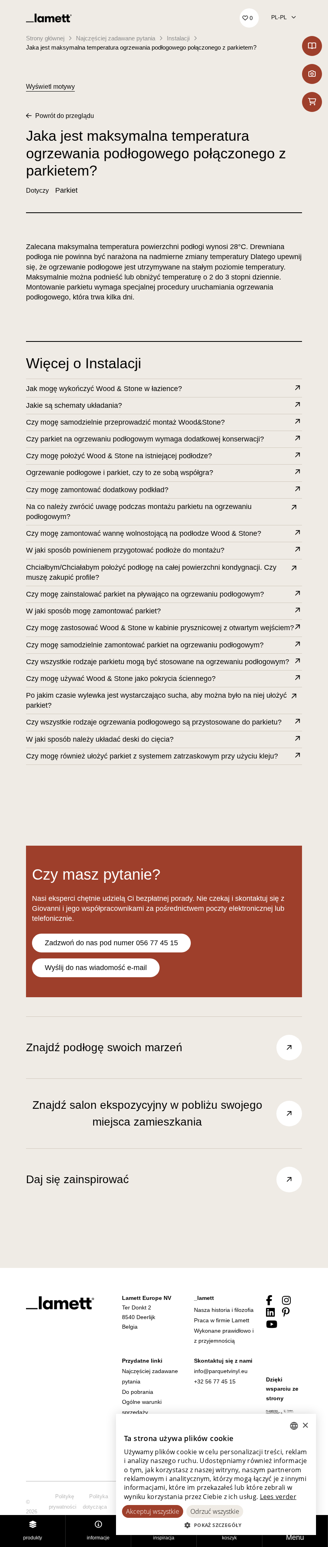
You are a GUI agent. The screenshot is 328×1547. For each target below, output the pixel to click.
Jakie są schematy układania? (74, 405)
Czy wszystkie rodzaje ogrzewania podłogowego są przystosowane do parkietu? (154, 722)
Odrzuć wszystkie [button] (214, 1511)
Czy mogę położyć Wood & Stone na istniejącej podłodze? (119, 456)
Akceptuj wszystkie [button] (152, 1511)
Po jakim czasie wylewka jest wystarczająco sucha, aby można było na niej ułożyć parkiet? (156, 700)
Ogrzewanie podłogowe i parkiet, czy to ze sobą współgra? (119, 473)
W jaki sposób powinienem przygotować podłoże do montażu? (125, 550)
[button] (216, 1525)
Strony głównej (45, 38)
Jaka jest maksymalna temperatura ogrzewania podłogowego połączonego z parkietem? (141, 47)
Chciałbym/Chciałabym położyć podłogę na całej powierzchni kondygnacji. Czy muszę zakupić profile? (151, 572)
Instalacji (178, 38)
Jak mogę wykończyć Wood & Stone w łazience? (104, 389)
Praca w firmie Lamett (221, 1320)
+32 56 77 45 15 (215, 1381)
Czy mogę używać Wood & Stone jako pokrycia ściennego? (121, 679)
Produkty (32, 1538)
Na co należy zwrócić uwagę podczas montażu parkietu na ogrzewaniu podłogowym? (139, 512)
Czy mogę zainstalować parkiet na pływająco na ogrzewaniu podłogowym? (145, 594)
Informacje (98, 1538)
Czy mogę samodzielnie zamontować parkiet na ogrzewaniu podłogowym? (145, 645)
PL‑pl (279, 17)
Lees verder (278, 1496)
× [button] (305, 1426)
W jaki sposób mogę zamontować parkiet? (93, 611)
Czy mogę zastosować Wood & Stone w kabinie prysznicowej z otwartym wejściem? (160, 628)
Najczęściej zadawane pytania (115, 38)
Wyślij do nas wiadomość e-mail (96, 968)
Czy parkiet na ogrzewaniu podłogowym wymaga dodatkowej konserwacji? (145, 439)
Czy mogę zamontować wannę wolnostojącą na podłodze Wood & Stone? (143, 533)
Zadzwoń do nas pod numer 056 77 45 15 (111, 943)
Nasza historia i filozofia (224, 1310)
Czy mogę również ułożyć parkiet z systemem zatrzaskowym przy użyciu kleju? (152, 756)
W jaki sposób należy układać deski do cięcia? (100, 739)
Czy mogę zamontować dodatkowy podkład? (97, 490)
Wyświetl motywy (50, 86)
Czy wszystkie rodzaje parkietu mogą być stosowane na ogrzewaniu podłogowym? (157, 662)
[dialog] (216, 1474)
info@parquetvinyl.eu (221, 1371)
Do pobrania (137, 1392)
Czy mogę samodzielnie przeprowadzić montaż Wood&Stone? (125, 422)
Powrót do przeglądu (64, 115)
